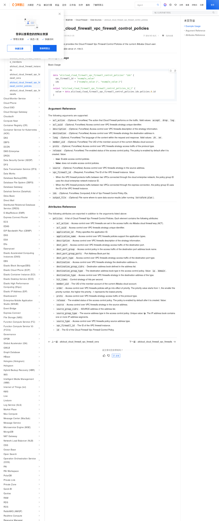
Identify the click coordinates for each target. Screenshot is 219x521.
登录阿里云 (45, 48)
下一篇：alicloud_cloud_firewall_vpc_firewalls (150, 341)
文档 (181, 4)
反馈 (117, 355)
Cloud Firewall (81, 19)
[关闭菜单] (5, 5)
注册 (202, 4)
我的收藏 (169, 35)
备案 (187, 4)
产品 (39, 4)
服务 (88, 4)
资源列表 (69, 19)
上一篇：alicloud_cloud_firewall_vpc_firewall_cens (75, 341)
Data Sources (95, 19)
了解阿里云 (98, 4)
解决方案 (48, 4)
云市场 (72, 4)
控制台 (194, 4)
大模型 (30, 4)
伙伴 (81, 4)
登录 (212, 4)
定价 (64, 4)
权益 (57, 4)
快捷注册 (19, 48)
